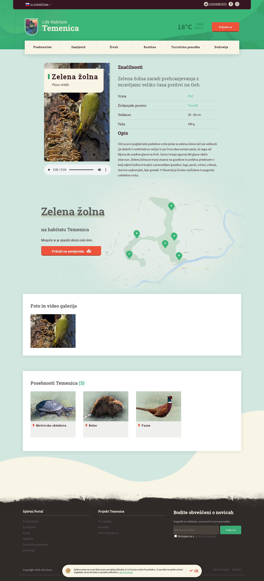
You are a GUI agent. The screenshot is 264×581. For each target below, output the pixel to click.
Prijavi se (231, 530)
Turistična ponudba (185, 47)
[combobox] (38, 4)
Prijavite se (225, 27)
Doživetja (221, 47)
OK (196, 571)
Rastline (150, 47)
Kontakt (103, 527)
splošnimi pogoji (205, 536)
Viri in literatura (108, 533)
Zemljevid (78, 47)
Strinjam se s (196, 536)
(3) (81, 383)
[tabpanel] (53, 414)
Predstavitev (42, 47)
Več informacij (126, 572)
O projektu (105, 521)
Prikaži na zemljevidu (68, 251)
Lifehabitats (217, 4)
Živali (114, 47)
